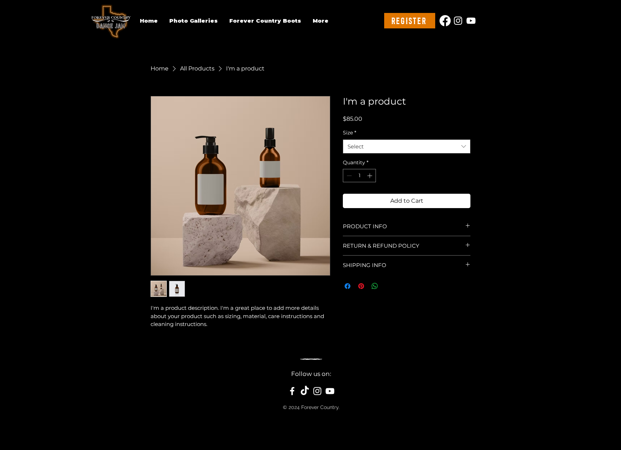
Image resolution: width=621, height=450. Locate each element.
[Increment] (370, 175)
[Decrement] (348, 175)
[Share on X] (388, 286)
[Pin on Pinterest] (361, 286)
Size (349, 132)
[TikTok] (304, 391)
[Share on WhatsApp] (375, 286)
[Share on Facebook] (347, 286)
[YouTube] (471, 20)
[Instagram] (458, 20)
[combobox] (406, 146)
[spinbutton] (359, 175)
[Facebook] (445, 20)
